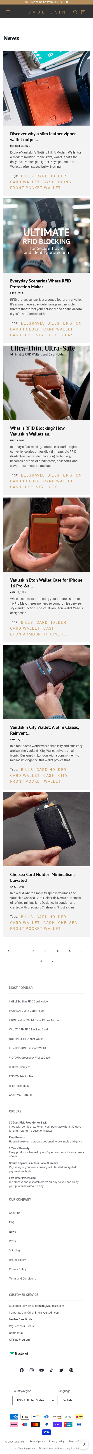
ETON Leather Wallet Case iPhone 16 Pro (34, 1020)
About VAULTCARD (20, 1095)
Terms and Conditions (22, 1278)
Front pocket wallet (35, 188)
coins (64, 182)
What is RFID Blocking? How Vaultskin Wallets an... (37, 431)
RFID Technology (19, 1085)
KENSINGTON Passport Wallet (27, 1048)
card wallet (25, 182)
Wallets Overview (19, 1067)
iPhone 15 (55, 634)
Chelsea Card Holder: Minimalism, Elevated (42, 877)
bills (27, 176)
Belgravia (32, 323)
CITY (52, 335)
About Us (14, 1213)
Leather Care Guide (20, 1319)
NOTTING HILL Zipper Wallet (26, 1039)
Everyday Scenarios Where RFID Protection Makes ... (40, 284)
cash (49, 182)
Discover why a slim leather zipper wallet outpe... (43, 136)
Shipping (14, 1250)
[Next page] (53, 961)
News (12, 1231)
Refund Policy (17, 1259)
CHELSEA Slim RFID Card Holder (29, 1001)
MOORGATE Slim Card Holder (26, 1010)
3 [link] (45, 951)
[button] (8, 12)
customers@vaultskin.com (48, 1305)
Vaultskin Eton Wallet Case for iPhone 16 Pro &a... (46, 583)
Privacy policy (56, 1441)
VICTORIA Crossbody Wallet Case (29, 1057)
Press (12, 1241)
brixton (72, 323)
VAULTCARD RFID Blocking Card (28, 1029)
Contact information (50, 1448)
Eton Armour (25, 634)
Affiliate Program (19, 1339)
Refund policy (37, 1441)
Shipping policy (26, 1448)
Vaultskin (20, 1441)
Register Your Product (22, 1326)
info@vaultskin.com (47, 1312)
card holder (51, 176)
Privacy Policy (17, 1269)
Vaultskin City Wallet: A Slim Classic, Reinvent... (44, 730)
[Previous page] (9, 951)
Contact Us (16, 1333)
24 (40, 961)
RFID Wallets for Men (21, 1076)
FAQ (11, 1222)
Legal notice (73, 1448)
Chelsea (34, 335)
